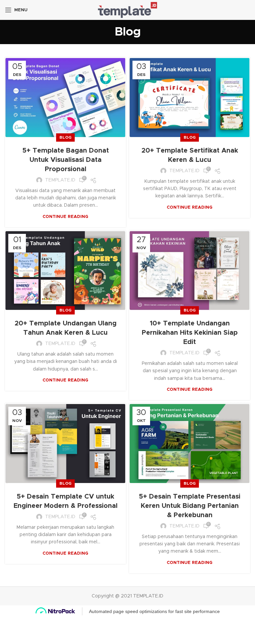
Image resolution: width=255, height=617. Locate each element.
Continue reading (65, 217)
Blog (65, 137)
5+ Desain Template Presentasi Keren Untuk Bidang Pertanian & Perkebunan (189, 505)
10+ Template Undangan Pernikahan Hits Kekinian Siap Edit (190, 332)
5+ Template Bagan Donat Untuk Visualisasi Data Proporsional (65, 159)
